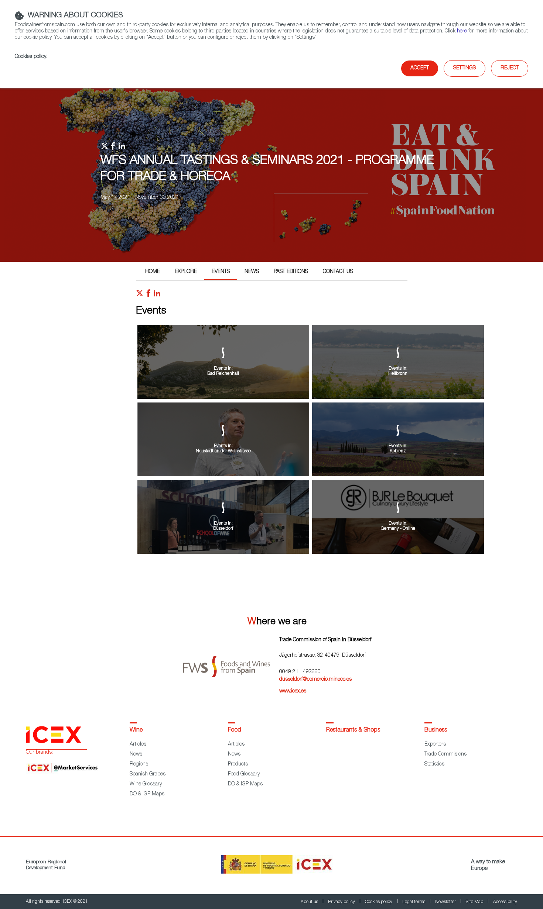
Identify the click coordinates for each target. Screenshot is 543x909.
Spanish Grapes (147, 774)
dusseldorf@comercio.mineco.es (315, 679)
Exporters (435, 744)
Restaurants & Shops (353, 730)
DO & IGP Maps (147, 794)
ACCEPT (419, 68)
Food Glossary (244, 774)
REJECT (510, 68)
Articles (138, 744)
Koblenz (398, 451)
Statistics (434, 764)
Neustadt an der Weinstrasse (223, 451)
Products (238, 764)
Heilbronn (397, 373)
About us (310, 902)
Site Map (475, 902)
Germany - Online (398, 528)
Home (152, 271)
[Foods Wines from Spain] (231, 664)
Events (221, 271)
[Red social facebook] (148, 295)
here (462, 31)
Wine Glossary (146, 784)
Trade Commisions (445, 754)
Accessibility (505, 902)
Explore (186, 271)
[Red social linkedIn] (157, 295)
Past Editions (291, 271)
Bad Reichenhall (223, 373)
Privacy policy (342, 902)
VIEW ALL (310, 575)
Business (435, 730)
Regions (139, 764)
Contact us (338, 271)
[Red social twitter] (139, 295)
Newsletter (446, 902)
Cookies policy (30, 56)
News (252, 271)
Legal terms (414, 902)
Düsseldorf (223, 528)
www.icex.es (292, 691)
